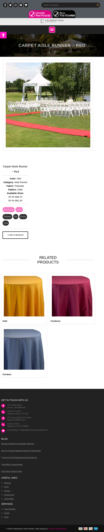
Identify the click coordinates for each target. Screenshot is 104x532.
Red (15, 217)
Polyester (7, 217)
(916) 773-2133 (22, 414)
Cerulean (7, 374)
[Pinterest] (21, 5)
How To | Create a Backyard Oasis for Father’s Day (21, 451)
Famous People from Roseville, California (17, 444)
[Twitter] (10, 5)
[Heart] (26, 5)
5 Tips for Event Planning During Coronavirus (19, 458)
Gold (5, 321)
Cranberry (55, 321)
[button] (3, 35)
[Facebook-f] (5, 5)
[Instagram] (15, 5)
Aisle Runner (9, 210)
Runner (23, 217)
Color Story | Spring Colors (11, 471)
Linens (19, 210)
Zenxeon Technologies (57, 529)
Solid (6, 223)
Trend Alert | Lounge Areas (12, 465)
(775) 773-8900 (22, 426)
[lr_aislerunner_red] (48, 147)
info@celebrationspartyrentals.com (33, 430)
